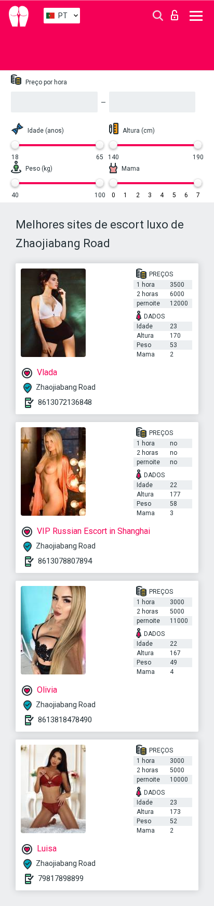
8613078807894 (65, 561)
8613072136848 (65, 402)
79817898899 (61, 878)
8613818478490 (65, 719)
